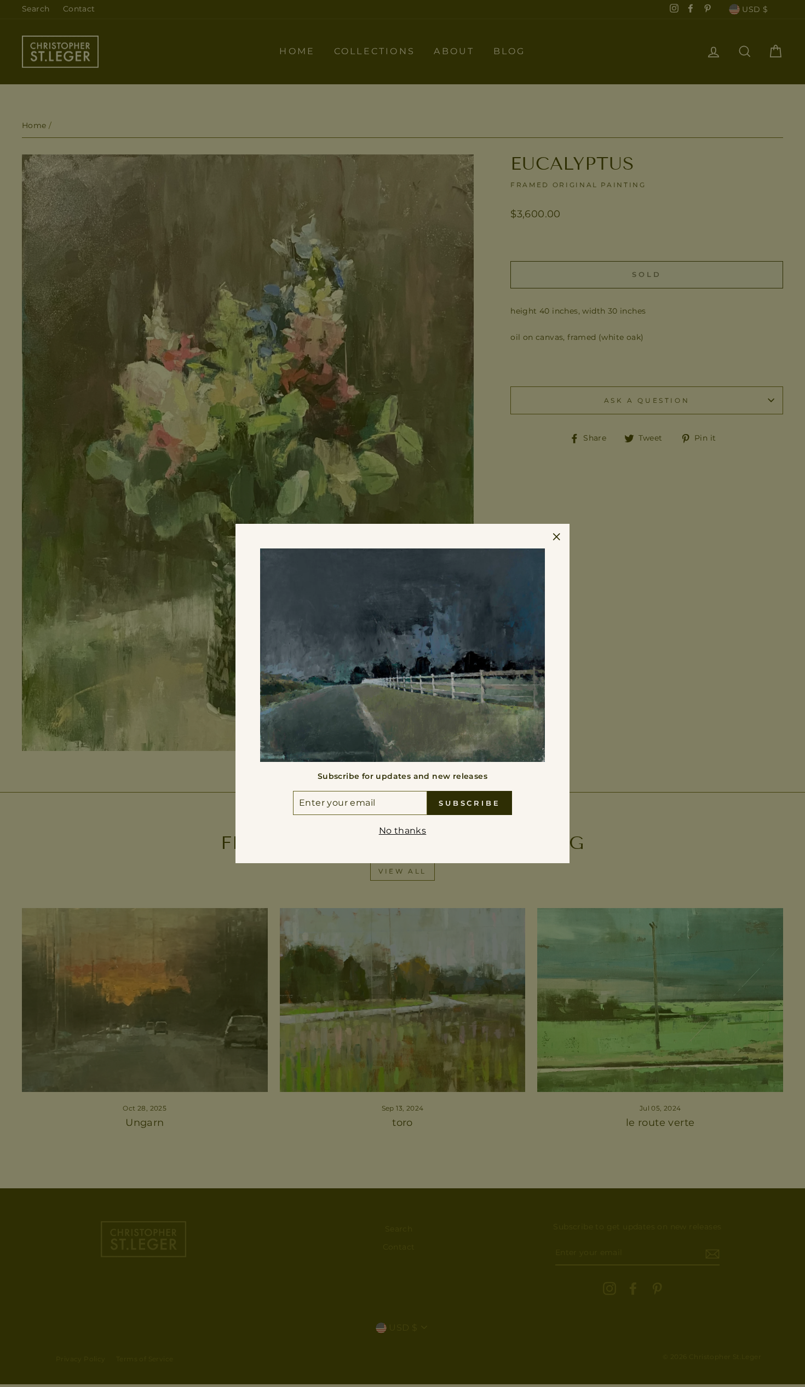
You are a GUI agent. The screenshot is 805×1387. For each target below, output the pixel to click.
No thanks (403, 830)
